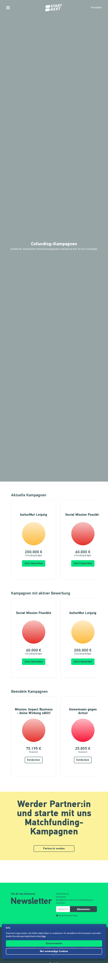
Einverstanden (54, 943)
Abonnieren (83, 909)
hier (44, 936)
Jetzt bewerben (33, 563)
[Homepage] (54, 8)
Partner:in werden (54, 848)
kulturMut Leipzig (33, 515)
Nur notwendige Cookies (54, 951)
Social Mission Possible (82, 515)
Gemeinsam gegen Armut (83, 711)
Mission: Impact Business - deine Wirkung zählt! (34, 711)
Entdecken (33, 760)
